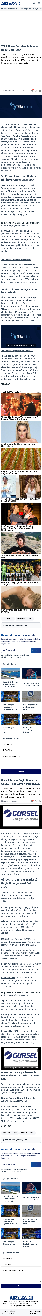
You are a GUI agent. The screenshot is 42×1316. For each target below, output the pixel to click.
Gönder (21, 772)
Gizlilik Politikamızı (8, 657)
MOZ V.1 (33, 1314)
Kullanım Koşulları (23, 9)
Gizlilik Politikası (8, 9)
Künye (35, 9)
